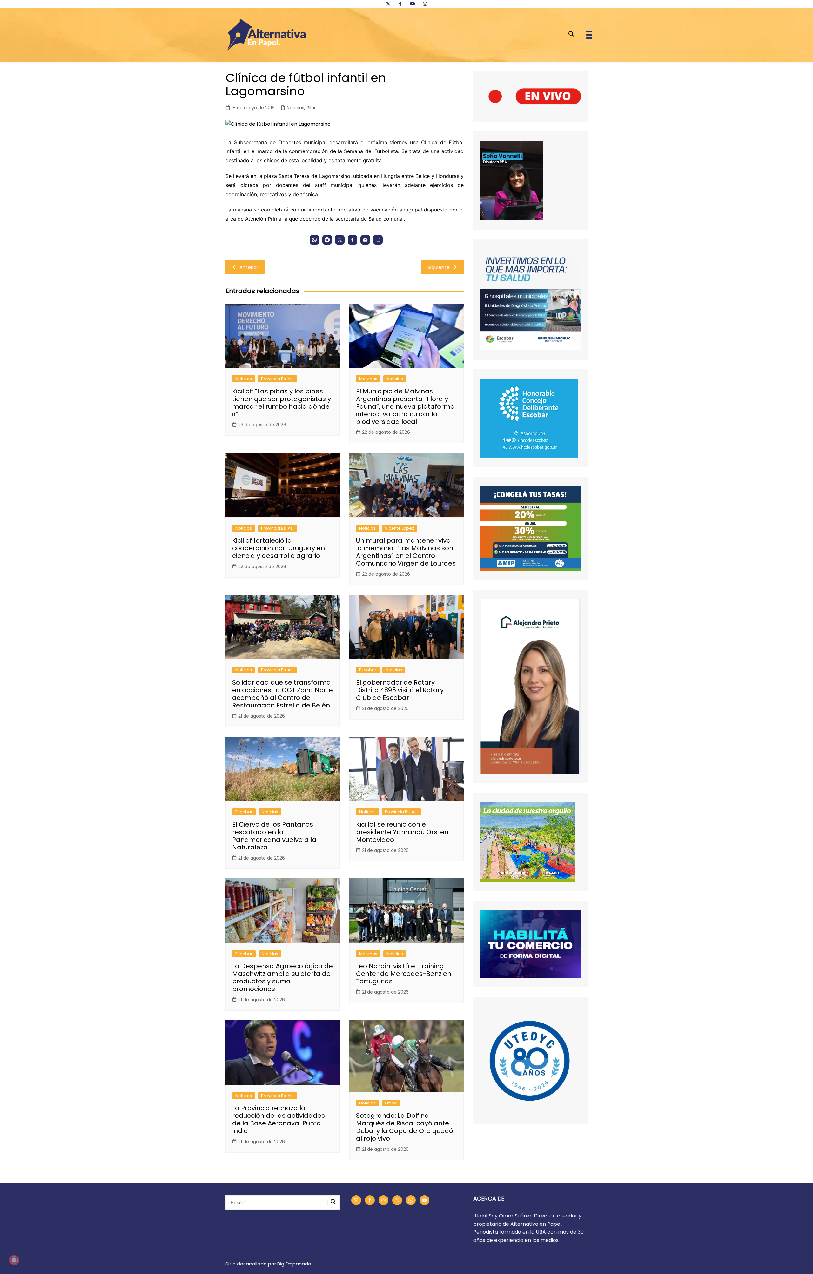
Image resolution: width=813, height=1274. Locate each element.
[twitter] (388, 4)
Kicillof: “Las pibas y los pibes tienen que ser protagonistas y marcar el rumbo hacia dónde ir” (281, 403)
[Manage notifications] (14, 1260)
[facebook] (400, 4)
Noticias (295, 107)
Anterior (248, 267)
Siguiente (438, 267)
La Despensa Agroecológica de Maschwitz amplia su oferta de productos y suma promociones (282, 977)
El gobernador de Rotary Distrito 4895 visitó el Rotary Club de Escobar (400, 690)
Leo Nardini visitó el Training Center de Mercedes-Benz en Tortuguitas (403, 974)
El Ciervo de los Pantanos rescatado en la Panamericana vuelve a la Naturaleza (274, 836)
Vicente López (399, 528)
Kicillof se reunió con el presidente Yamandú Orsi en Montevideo (402, 832)
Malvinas (368, 379)
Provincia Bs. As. (277, 379)
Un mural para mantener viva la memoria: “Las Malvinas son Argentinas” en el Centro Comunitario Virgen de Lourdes (406, 552)
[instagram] (425, 4)
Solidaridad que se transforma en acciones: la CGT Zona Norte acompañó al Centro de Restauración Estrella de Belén (282, 694)
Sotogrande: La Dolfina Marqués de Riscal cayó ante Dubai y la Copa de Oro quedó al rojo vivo (404, 1127)
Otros (390, 1103)
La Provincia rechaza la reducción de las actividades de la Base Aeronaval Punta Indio (278, 1119)
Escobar (367, 670)
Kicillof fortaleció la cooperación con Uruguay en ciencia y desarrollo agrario (278, 548)
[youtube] (412, 4)
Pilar (311, 107)
